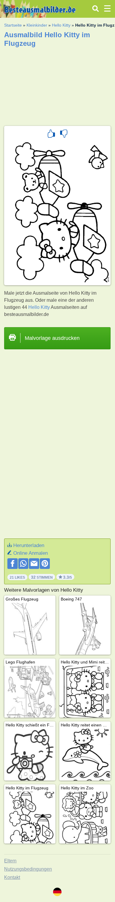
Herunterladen (28, 545)
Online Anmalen (30, 553)
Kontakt (12, 877)
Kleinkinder (37, 25)
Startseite (13, 25)
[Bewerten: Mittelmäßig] (64, 134)
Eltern (10, 860)
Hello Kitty (61, 25)
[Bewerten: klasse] (51, 134)
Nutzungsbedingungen (28, 869)
